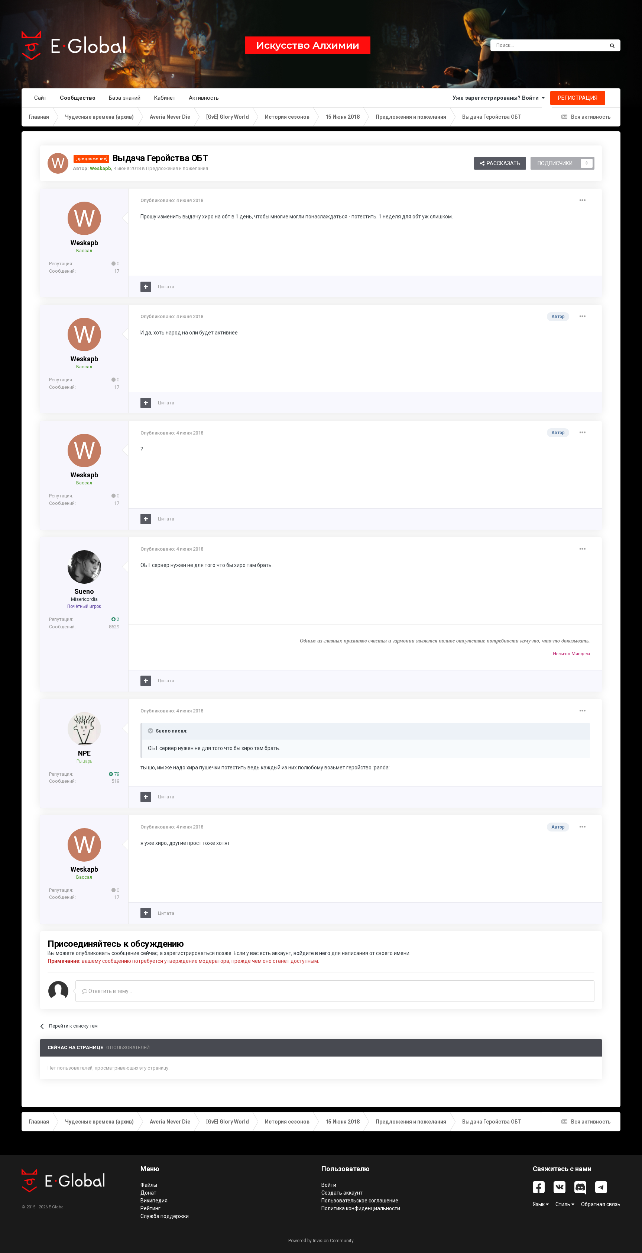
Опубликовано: (171, 200)
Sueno (84, 591)
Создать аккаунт (342, 1193)
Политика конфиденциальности (360, 1208)
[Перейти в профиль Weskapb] (58, 163)
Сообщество (77, 97)
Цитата (166, 286)
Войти (328, 1185)
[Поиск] (612, 45)
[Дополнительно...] (582, 200)
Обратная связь (600, 1204)
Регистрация (577, 97)
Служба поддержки (164, 1216)
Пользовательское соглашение (359, 1201)
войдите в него (312, 953)
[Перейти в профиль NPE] (84, 729)
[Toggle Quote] (151, 731)
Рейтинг (150, 1208)
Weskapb (84, 243)
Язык (539, 1204)
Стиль (563, 1204)
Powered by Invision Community (321, 1240)
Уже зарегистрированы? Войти (497, 97)
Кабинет (164, 97)
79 (116, 774)
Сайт (40, 97)
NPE (84, 753)
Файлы (148, 1185)
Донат (148, 1193)
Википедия (154, 1201)
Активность (204, 97)
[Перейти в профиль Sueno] (84, 567)
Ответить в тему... (109, 991)
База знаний (124, 97)
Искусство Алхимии (307, 45)
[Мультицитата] (145, 287)
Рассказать (502, 163)
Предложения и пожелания (177, 168)
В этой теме (581, 45)
